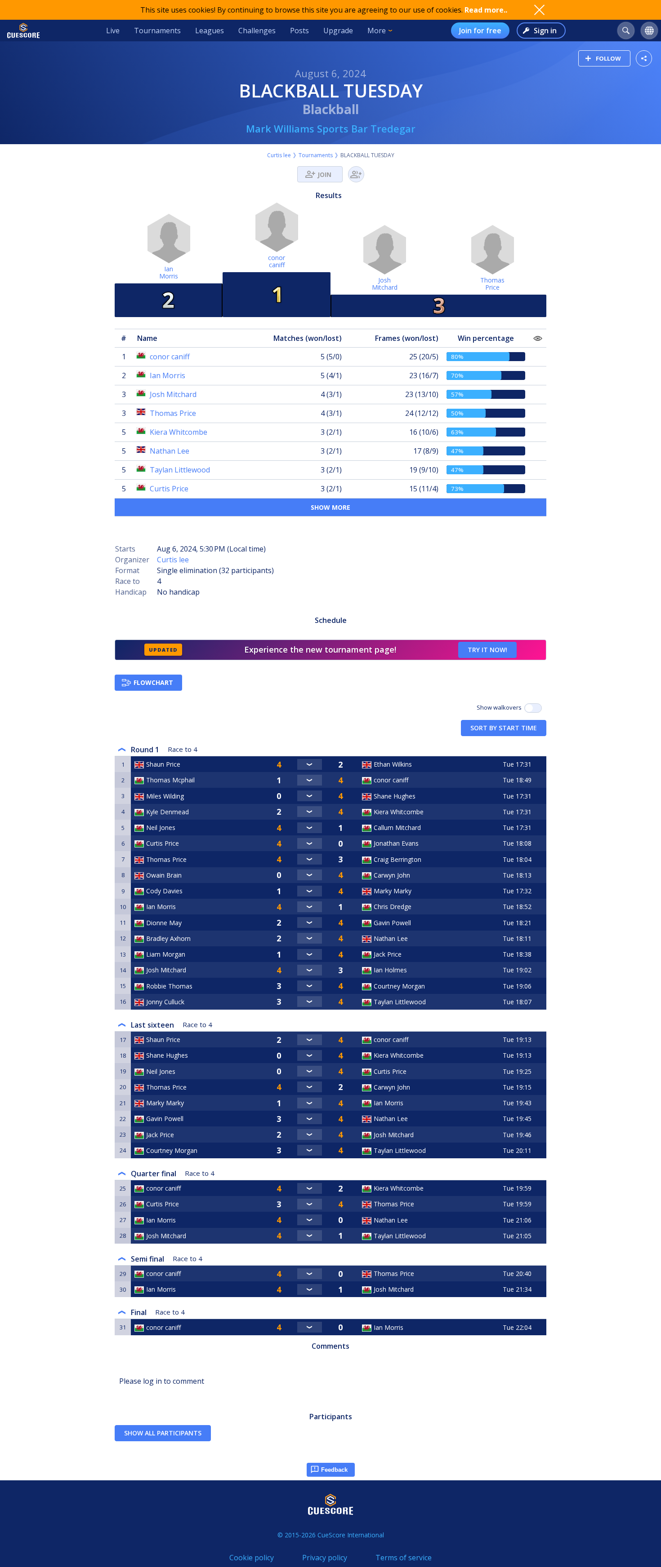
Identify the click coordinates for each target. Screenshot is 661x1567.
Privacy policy (324, 1558)
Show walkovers (500, 707)
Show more (330, 507)
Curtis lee (279, 155)
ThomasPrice (492, 283)
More (376, 30)
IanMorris (168, 272)
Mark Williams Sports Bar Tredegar (330, 128)
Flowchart (153, 682)
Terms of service (403, 1558)
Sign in (545, 30)
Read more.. (485, 10)
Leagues (209, 30)
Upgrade (338, 30)
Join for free (480, 30)
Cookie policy (251, 1558)
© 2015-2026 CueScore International (330, 1535)
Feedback (334, 1469)
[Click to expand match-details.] (309, 764)
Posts (299, 30)
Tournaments (157, 30)
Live (113, 30)
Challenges (257, 30)
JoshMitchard (384, 283)
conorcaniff (276, 261)
